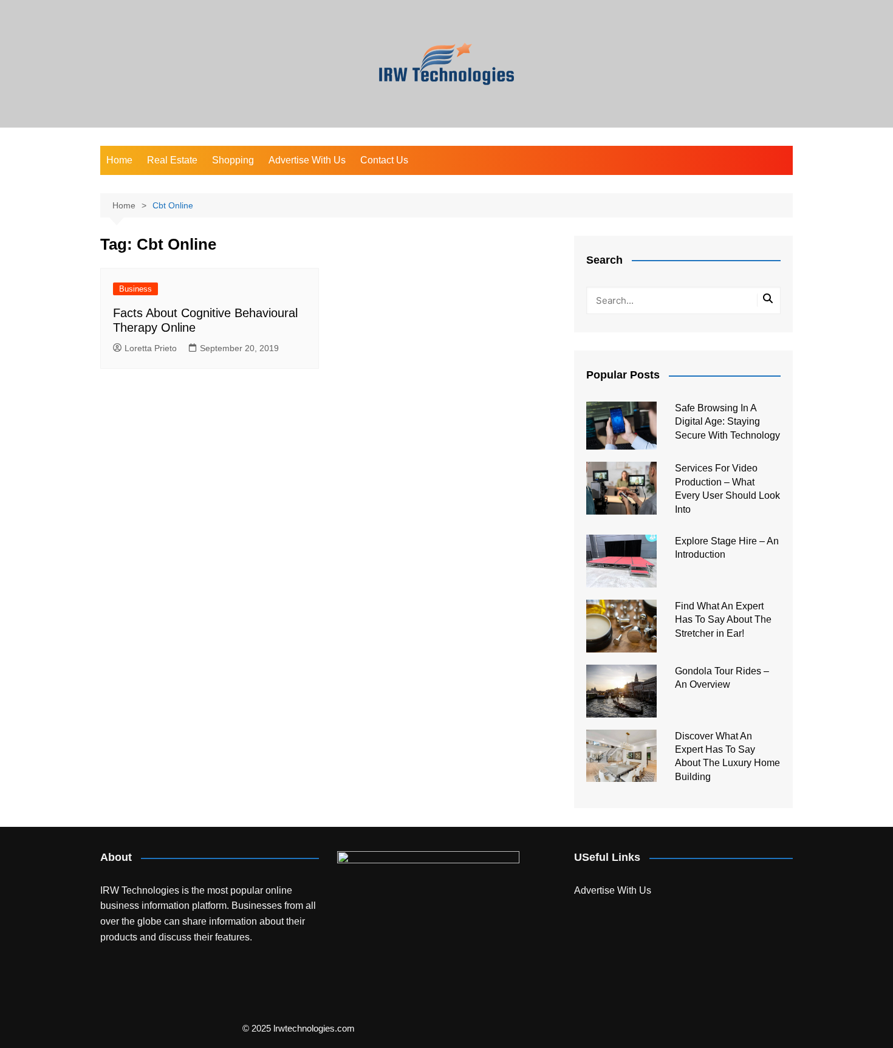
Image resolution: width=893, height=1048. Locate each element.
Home (119, 160)
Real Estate (172, 160)
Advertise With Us (307, 160)
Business (135, 288)
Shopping (233, 160)
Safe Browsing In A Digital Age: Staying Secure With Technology (727, 421)
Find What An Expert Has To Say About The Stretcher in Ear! (723, 620)
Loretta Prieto (151, 348)
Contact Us (384, 160)
